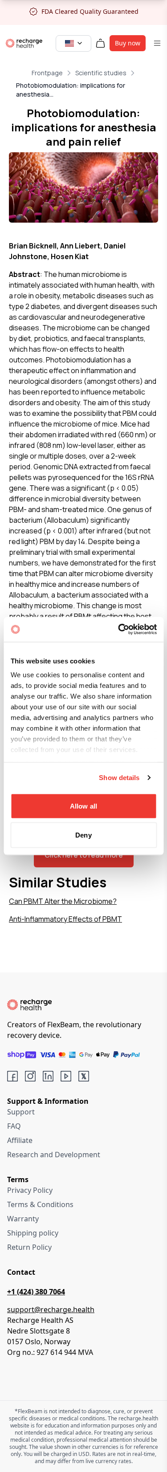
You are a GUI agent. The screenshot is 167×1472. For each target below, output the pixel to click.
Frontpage (47, 73)
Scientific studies (100, 73)
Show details (119, 777)
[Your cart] (100, 43)
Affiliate (20, 1140)
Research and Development (53, 1154)
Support (21, 1112)
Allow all (83, 805)
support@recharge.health (50, 1309)
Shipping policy (32, 1233)
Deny (83, 835)
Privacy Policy (30, 1190)
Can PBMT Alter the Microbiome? (63, 901)
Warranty (23, 1219)
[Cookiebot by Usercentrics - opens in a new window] (119, 629)
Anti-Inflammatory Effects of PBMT (65, 919)
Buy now (127, 43)
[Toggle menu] (157, 43)
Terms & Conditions (40, 1204)
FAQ (14, 1126)
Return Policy (29, 1247)
